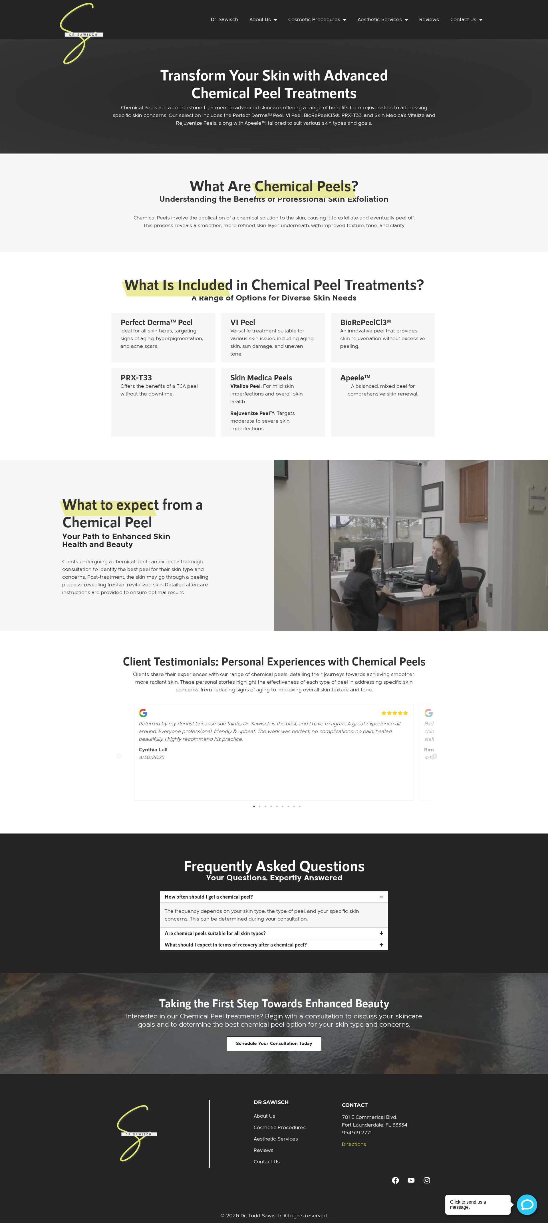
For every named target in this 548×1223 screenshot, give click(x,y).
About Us (260, 20)
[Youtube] (411, 1180)
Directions (354, 1144)
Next (432, 753)
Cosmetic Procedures (314, 20)
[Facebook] (395, 1180)
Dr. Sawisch (224, 20)
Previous (116, 753)
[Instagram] (427, 1180)
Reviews (429, 20)
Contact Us (463, 20)
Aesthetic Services (380, 20)
